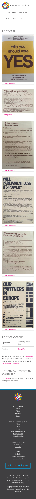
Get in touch (6, 378)
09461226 (18, 491)
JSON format (29, 356)
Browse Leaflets (24, 12)
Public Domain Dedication (10, 363)
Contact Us (18, 444)
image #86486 (10, 225)
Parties (8, 19)
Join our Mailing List (18, 456)
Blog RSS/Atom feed (18, 431)
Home (8, 12)
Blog (18, 429)
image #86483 (9, 83)
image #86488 (10, 329)
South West (21, 349)
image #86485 (9, 170)
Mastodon (18, 447)
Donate (18, 426)
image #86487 (10, 275)
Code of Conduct (18, 436)
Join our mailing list (18, 465)
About (14, 12)
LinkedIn (18, 454)
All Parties (18, 413)
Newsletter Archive (18, 459)
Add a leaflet (17, 19)
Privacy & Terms (18, 434)
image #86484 (10, 115)
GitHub (18, 451)
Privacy (18, 416)
